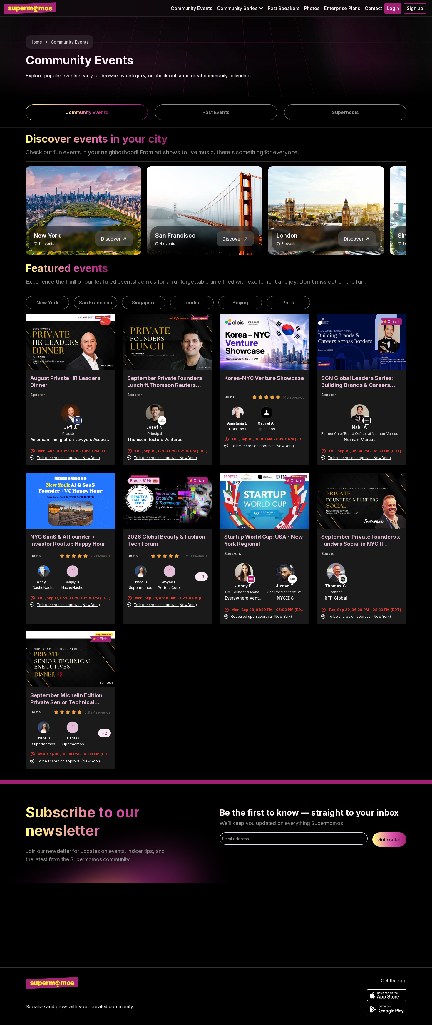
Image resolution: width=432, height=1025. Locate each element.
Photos (311, 8)
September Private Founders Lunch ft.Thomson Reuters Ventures (164, 382)
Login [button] (393, 8)
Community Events (191, 8)
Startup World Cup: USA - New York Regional (263, 540)
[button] (240, 8)
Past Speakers (283, 8)
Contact (373, 8)
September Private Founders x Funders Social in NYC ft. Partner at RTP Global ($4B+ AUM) (360, 540)
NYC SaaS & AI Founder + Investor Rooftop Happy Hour (67, 540)
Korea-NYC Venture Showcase (264, 378)
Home (36, 41)
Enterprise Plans (342, 8)
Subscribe (389, 839)
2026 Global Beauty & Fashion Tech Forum (166, 540)
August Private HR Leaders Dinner (65, 381)
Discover (111, 239)
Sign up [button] (415, 8)
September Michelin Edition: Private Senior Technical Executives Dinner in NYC (67, 699)
